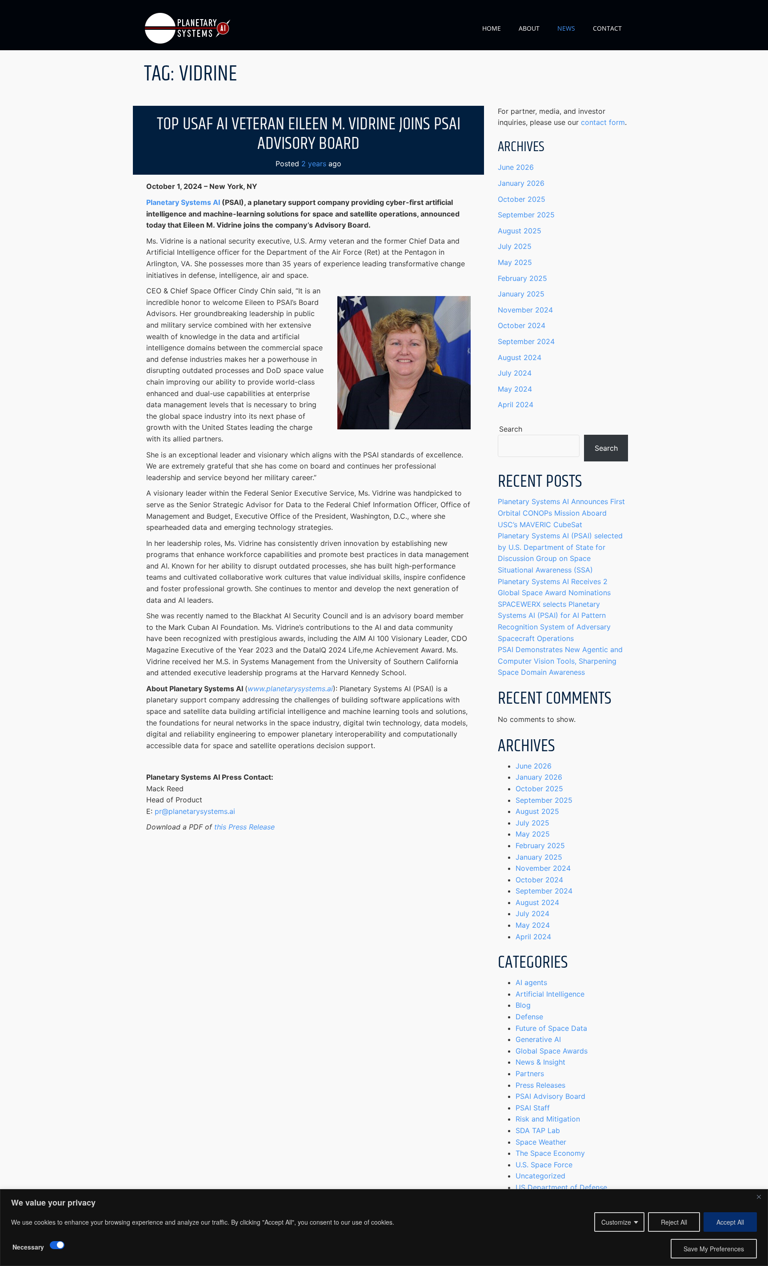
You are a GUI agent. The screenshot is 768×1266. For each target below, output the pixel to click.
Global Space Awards (552, 1050)
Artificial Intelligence (550, 994)
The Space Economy (550, 1153)
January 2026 (521, 183)
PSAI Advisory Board (550, 1096)
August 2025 (519, 230)
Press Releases (540, 1085)
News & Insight (540, 1062)
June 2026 (516, 167)
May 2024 (515, 389)
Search (510, 429)
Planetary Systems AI (183, 202)
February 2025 (522, 278)
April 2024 (515, 404)
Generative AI (538, 1039)
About (529, 28)
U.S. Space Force (544, 1164)
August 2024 (519, 357)
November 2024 (525, 309)
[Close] (758, 1196)
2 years (313, 163)
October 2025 (521, 199)
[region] (384, 1227)
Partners (530, 1073)
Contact (607, 28)
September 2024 (526, 341)
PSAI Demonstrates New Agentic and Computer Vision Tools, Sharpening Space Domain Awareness (560, 661)
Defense (529, 1016)
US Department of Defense (561, 1187)
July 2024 (515, 373)
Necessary (28, 1246)
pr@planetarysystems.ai (195, 811)
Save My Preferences (714, 1248)
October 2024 (521, 325)
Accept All (730, 1222)
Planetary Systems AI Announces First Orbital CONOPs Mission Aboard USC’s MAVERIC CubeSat (561, 513)
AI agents (531, 982)
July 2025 (515, 246)
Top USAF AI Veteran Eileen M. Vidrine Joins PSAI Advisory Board (308, 134)
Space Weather (541, 1142)
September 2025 (526, 214)
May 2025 (515, 262)
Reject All (674, 1222)
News (566, 28)
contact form (603, 122)
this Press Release (244, 826)
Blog (523, 1005)
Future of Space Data (551, 1028)
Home (491, 28)
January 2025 (521, 293)
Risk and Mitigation (548, 1118)
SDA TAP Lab (538, 1130)
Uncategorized (540, 1175)
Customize (616, 1222)
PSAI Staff (533, 1107)
